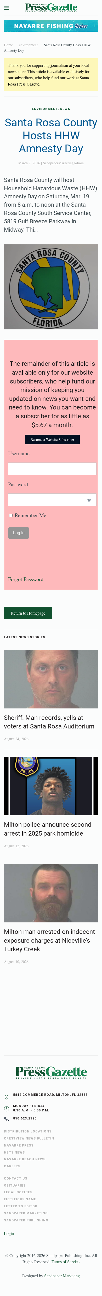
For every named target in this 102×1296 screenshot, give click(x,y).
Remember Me (29, 515)
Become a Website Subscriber (52, 439)
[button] (6, 8)
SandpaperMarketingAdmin (63, 162)
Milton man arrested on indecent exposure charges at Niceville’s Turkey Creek (49, 940)
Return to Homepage (28, 613)
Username (19, 453)
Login (9, 1233)
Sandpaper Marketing (62, 1275)
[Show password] (89, 499)
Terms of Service (66, 1261)
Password (18, 484)
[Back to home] (51, 8)
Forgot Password (25, 579)
